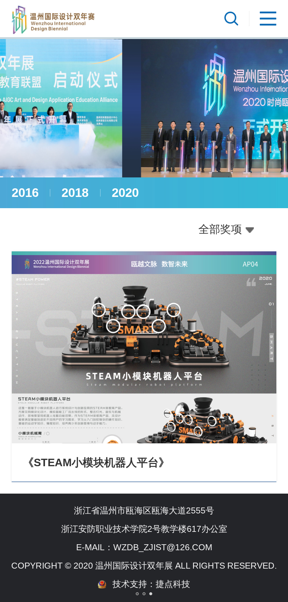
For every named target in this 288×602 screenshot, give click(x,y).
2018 (75, 193)
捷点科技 (173, 584)
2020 (125, 193)
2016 (25, 193)
